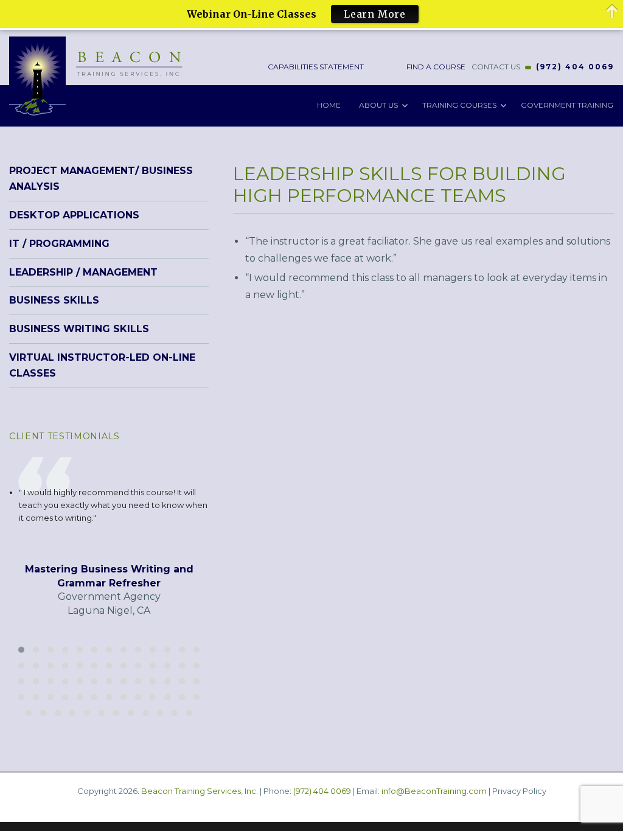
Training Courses (459, 105)
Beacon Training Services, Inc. (199, 791)
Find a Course (435, 66)
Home (329, 105)
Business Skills (54, 300)
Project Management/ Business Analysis (101, 178)
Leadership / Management (83, 272)
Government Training (567, 105)
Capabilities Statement (315, 66)
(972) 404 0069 (575, 66)
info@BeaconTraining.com (434, 791)
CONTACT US (496, 66)
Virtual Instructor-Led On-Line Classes (102, 365)
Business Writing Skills (79, 329)
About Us (378, 105)
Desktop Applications (74, 215)
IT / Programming (59, 243)
